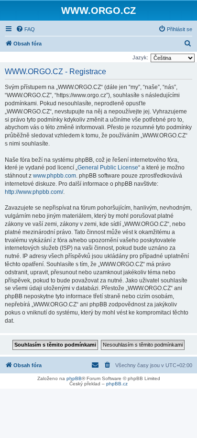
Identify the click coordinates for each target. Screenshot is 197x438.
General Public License (107, 167)
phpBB (74, 378)
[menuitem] (25, 29)
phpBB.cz (117, 383)
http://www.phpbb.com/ (34, 192)
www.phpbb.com (54, 175)
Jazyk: (140, 57)
